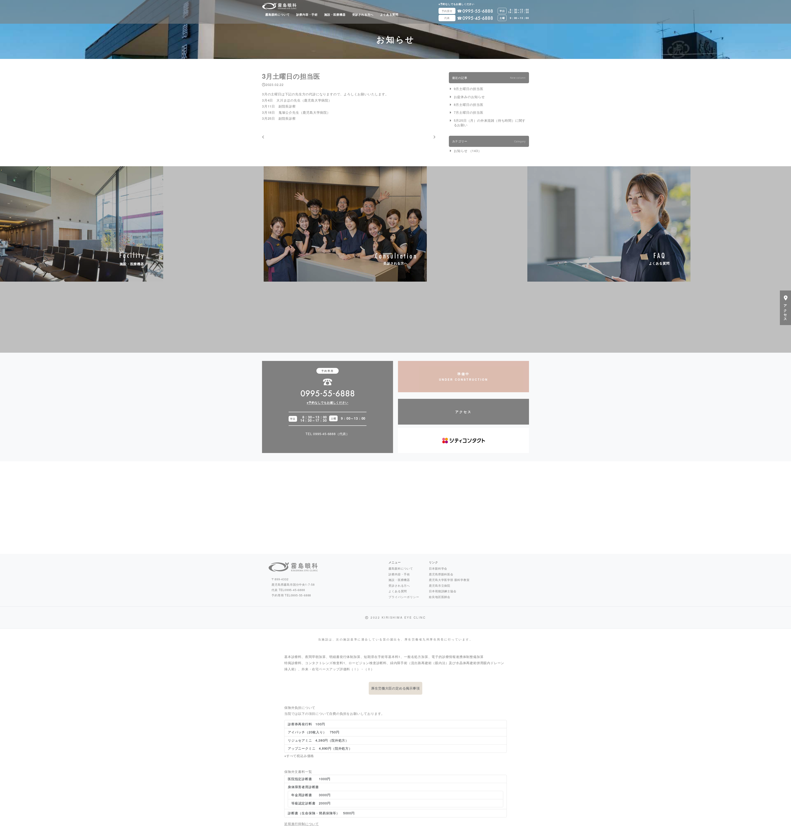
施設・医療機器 (335, 14)
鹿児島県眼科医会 (441, 574)
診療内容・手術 (307, 14)
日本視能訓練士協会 (442, 591)
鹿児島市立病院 (439, 585)
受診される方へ (363, 14)
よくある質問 (389, 14)
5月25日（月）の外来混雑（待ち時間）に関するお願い (490, 122)
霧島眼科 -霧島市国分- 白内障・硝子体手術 (279, 6)
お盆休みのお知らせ (469, 97)
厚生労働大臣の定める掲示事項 (395, 688)
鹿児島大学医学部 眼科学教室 (449, 580)
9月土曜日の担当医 (468, 89)
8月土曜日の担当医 (468, 104)
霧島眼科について (277, 14)
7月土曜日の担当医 (468, 112)
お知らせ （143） (468, 150)
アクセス (463, 411)
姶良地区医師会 (439, 597)
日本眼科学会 (438, 568)
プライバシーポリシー (403, 597)
